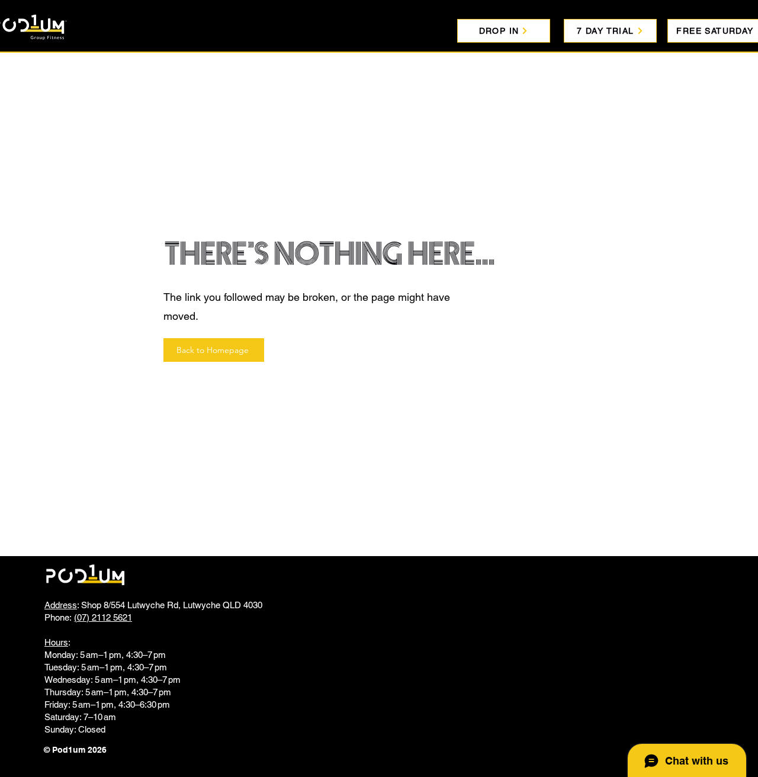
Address (60, 605)
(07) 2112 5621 (103, 617)
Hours (56, 642)
